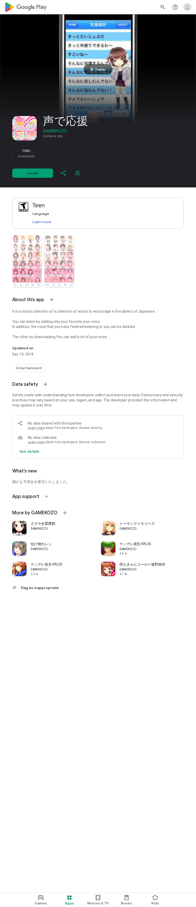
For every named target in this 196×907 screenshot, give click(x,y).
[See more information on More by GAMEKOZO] (64, 513)
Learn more (41, 222)
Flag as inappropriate (35, 587)
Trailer (97, 69)
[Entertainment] (29, 368)
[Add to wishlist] (77, 173)
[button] (27, 261)
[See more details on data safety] (30, 451)
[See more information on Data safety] (45, 384)
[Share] (63, 173)
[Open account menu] (187, 7)
